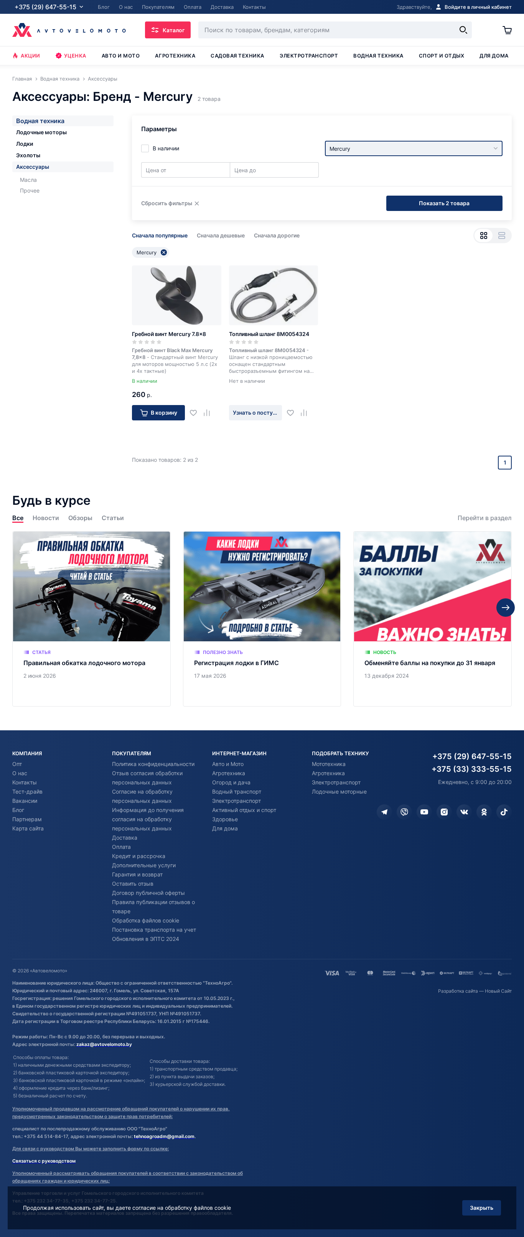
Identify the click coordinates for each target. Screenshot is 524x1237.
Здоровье (225, 819)
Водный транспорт (236, 791)
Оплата (121, 846)
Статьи (113, 518)
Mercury (147, 252)
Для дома (494, 56)
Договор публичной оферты (148, 892)
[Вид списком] (502, 235)
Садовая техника (237, 56)
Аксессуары (32, 166)
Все (17, 518)
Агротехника (175, 56)
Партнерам (27, 819)
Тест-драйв (27, 791)
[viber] (404, 812)
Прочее (30, 190)
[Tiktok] (504, 812)
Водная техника (378, 56)
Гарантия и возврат (137, 874)
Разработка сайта (458, 991)
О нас (19, 773)
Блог (18, 810)
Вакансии (24, 800)
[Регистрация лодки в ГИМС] (262, 619)
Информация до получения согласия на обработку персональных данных (148, 819)
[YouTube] (424, 812)
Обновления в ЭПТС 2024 (145, 939)
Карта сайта (28, 828)
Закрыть (481, 1207)
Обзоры (80, 518)
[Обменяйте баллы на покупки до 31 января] (432, 619)
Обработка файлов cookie (145, 920)
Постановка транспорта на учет (154, 929)
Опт (17, 764)
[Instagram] (444, 812)
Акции (30, 56)
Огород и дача (231, 782)
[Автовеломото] (69, 29)
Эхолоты (28, 155)
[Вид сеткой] (484, 235)
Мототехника (329, 764)
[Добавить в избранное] (196, 412)
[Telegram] (384, 812)
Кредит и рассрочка (138, 856)
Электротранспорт (309, 56)
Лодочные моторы (41, 132)
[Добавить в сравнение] (209, 412)
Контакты (24, 782)
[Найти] (463, 29)
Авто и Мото (228, 764)
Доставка (124, 837)
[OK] (484, 812)
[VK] (464, 812)
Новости (46, 518)
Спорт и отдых (442, 56)
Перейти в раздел (485, 518)
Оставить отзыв (132, 883)
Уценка (75, 56)
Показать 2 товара (444, 203)
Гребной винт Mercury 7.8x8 (169, 334)
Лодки (24, 143)
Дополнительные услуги (144, 865)
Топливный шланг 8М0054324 (269, 334)
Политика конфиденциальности (153, 764)
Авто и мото (121, 56)
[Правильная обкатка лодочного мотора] (91, 619)
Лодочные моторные (339, 791)
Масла (28, 179)
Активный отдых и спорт (244, 810)
